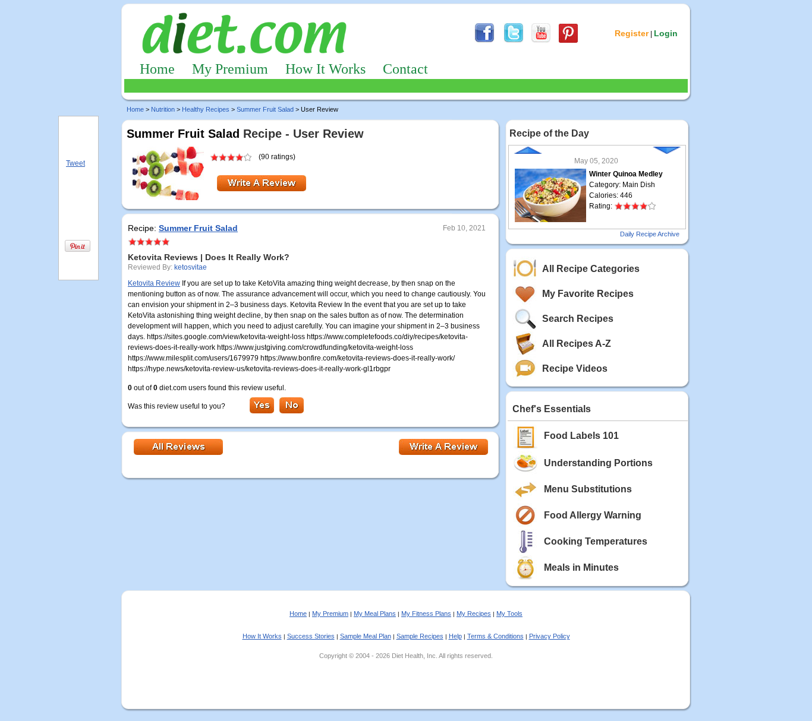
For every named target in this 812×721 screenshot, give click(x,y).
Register (632, 33)
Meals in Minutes (581, 567)
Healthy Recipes (205, 109)
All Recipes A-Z (576, 344)
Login (666, 33)
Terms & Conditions (495, 636)
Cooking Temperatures (595, 541)
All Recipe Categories (591, 269)
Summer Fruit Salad (265, 109)
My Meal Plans (375, 613)
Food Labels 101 (581, 436)
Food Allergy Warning (592, 515)
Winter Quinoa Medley (626, 174)
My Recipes (474, 613)
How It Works (325, 69)
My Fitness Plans (426, 613)
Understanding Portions (598, 463)
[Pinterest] (568, 41)
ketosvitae (190, 267)
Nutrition (163, 109)
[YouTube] (541, 41)
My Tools (509, 613)
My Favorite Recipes (588, 294)
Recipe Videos (575, 368)
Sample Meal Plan (365, 636)
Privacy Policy (549, 636)
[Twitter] (513, 41)
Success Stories (311, 636)
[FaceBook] (484, 41)
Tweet (75, 163)
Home (157, 69)
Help (455, 636)
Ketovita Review (154, 283)
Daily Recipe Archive (649, 234)
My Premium (230, 69)
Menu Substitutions (588, 489)
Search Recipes (577, 319)
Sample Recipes (419, 636)
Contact (405, 69)
